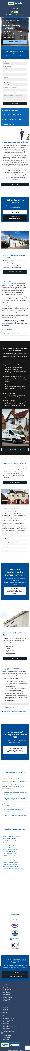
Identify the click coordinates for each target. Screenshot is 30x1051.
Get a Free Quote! (15, 449)
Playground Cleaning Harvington (10, 862)
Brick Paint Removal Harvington (10, 866)
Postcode (6, 77)
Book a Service (15, 42)
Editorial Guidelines (7, 1030)
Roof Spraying (6, 994)
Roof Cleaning (6, 992)
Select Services (7, 82)
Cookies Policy (6, 1021)
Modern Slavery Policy (8, 1018)
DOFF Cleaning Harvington (9, 853)
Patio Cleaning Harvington (9, 847)
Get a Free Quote (15, 591)
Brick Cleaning (6, 999)
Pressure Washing (15, 271)
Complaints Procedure (8, 1031)
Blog (4, 1010)
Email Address (7, 66)
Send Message (15, 103)
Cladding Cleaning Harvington (10, 840)
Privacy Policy (6, 1023)
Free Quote (5, 1007)
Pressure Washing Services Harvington (12, 836)
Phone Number (7, 72)
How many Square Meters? (10, 87)
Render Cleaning (15, 482)
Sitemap (5, 1012)
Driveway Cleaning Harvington (10, 849)
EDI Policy (5, 1025)
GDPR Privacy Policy (8, 1020)
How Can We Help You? (9, 93)
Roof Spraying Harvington (9, 845)
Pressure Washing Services (9, 987)
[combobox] (15, 84)
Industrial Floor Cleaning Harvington (11, 857)
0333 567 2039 (16, 15)
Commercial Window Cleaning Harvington (13, 868)
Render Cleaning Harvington (9, 838)
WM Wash (15, 184)
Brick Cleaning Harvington (9, 851)
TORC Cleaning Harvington (9, 855)
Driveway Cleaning (7, 997)
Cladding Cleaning (7, 991)
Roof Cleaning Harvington (9, 842)
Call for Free (15, 972)
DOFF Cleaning (6, 1000)
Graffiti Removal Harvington (10, 860)
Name (5, 61)
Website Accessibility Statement (10, 1026)
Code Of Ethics (6, 1028)
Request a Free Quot (15, 976)
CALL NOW (15, 212)
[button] (14, 8)
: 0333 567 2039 (15, 749)
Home (4, 1006)
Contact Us (5, 1009)
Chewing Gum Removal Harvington (11, 864)
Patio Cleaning (6, 995)
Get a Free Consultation (15, 218)
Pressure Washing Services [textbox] (10, 84)
